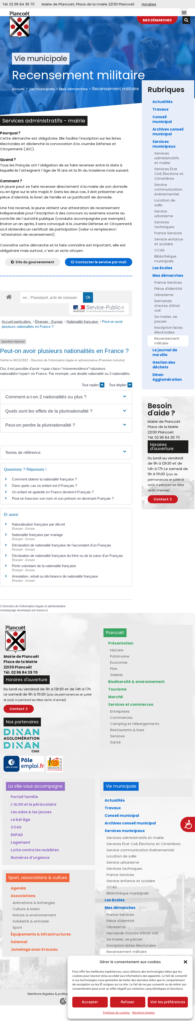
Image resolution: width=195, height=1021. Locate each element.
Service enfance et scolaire (168, 241)
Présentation (120, 643)
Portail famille (24, 796)
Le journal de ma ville (164, 352)
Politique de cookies (116, 1012)
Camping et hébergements (134, 723)
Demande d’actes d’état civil (167, 305)
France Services (168, 233)
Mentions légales (143, 1012)
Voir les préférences (167, 1002)
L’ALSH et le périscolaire (33, 804)
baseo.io (42, 610)
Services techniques (164, 224)
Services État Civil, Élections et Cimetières (169, 173)
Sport (17, 927)
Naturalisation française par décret (38, 524)
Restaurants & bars (127, 729)
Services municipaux (164, 144)
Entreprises (120, 711)
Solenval (19, 941)
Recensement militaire (167, 341)
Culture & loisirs (26, 908)
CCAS (159, 250)
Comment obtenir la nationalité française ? (44, 479)
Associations (23, 895)
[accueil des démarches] (9, 296)
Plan (113, 668)
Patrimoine (119, 656)
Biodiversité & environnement (136, 681)
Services (117, 736)
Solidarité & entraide (31, 921)
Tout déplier (118, 385)
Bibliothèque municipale (165, 258)
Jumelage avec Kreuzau (34, 949)
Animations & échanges (34, 902)
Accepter (90, 1002)
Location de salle (164, 202)
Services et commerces (130, 704)
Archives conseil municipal (168, 131)
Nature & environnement (34, 915)
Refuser (127, 1002)
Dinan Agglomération (167, 377)
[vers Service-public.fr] (99, 309)
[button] (185, 962)
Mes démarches (73, 88)
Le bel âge (20, 819)
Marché (115, 696)
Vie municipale (42, 88)
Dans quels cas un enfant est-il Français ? (44, 486)
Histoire (116, 650)
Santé (115, 742)
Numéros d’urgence (30, 857)
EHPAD (17, 834)
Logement (20, 842)
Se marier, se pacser (165, 319)
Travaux (160, 109)
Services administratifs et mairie (166, 158)
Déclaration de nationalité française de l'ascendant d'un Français (61, 545)
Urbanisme (163, 294)
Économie (118, 662)
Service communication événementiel (168, 189)
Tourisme (117, 689)
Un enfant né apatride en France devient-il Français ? (53, 492)
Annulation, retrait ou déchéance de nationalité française (55, 576)
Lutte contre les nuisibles (35, 849)
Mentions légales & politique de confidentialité (63, 994)
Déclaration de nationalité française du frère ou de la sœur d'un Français (67, 556)
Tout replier (91, 385)
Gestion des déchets (163, 365)
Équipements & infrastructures (41, 934)
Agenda (18, 888)
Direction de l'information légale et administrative (34, 606)
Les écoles (162, 267)
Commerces (121, 717)
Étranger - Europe (49, 322)
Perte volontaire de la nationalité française (44, 566)
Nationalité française (83, 322)
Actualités (162, 101)
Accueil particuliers (17, 322)
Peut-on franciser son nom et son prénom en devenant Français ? (63, 498)
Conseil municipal (162, 119)
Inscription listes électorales (168, 330)
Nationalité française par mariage (37, 535)
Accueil (18, 88)
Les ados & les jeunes (31, 811)
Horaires (149, 4)
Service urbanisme (163, 213)
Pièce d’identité (168, 288)
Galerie (116, 674)
